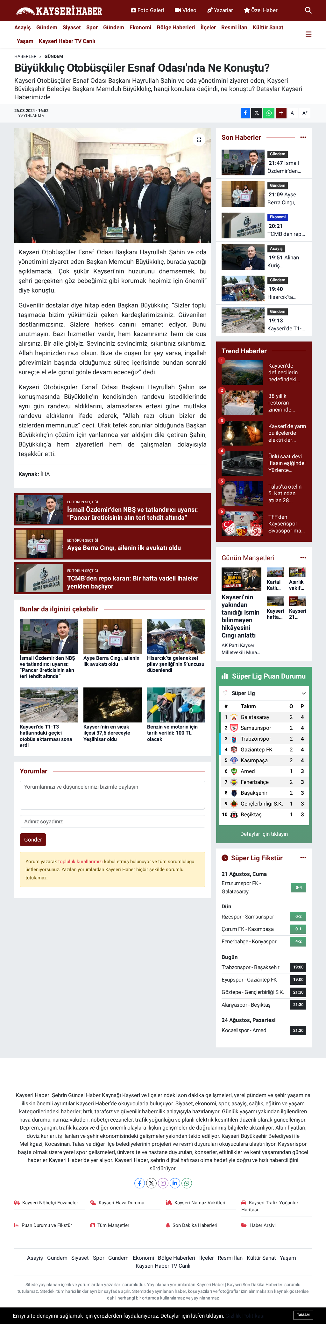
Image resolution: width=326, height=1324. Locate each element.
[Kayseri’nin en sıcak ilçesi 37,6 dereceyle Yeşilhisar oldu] (112, 704)
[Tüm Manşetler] (303, 557)
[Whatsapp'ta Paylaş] (268, 113)
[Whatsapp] (186, 1183)
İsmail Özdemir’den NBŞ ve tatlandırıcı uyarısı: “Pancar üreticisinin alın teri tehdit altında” (47, 667)
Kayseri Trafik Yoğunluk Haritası (270, 1206)
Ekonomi (141, 27)
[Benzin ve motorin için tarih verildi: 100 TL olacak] (176, 704)
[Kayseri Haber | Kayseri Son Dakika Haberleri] (58, 10)
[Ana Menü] (309, 34)
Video (189, 10)
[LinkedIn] (175, 1183)
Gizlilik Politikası (245, 1316)
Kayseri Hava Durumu (121, 1203)
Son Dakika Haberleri (195, 1225)
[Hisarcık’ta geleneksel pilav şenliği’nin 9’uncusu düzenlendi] (176, 635)
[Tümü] (303, 137)
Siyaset (72, 27)
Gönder (33, 839)
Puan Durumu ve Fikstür (47, 1225)
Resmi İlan (234, 27)
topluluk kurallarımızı (81, 861)
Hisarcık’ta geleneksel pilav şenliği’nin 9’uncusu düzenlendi (175, 664)
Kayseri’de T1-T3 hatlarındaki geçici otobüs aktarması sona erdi (46, 736)
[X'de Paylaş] (256, 113)
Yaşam (25, 41)
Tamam (303, 1315)
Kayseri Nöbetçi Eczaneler (50, 1203)
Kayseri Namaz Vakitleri (199, 1203)
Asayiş (22, 27)
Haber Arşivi (263, 1225)
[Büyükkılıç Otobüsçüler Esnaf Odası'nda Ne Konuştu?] (112, 185)
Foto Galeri (151, 10)
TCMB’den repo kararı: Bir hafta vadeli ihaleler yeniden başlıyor (286, 230)
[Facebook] (139, 1183)
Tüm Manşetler (113, 1225)
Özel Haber (264, 10)
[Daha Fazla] (281, 113)
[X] (151, 1183)
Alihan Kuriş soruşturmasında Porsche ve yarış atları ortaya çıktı (287, 262)
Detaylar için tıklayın (264, 834)
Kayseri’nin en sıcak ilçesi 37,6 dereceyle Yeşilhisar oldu (106, 733)
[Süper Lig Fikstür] (303, 858)
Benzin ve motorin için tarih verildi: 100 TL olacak (172, 733)
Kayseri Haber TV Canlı (67, 41)
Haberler (25, 56)
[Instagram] (163, 1183)
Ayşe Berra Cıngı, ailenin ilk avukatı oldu (111, 661)
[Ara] (308, 10)
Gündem (46, 27)
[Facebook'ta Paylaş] (245, 113)
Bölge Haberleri (176, 27)
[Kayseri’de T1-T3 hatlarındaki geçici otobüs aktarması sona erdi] (49, 704)
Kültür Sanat (268, 27)
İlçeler (208, 27)
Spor (92, 27)
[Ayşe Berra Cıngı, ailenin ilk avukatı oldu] (112, 635)
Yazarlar (223, 10)
